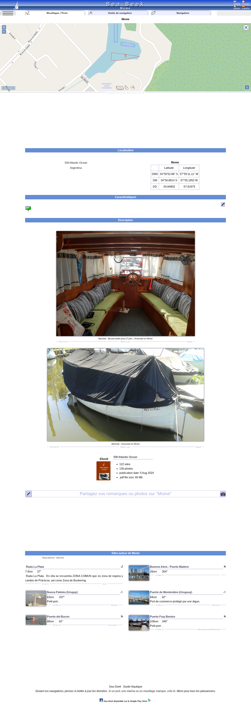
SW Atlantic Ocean (76, 162)
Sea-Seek (125, 4)
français (245, 4)
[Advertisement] (125, 119)
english (237, 4)
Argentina (76, 167)
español (246, 8)
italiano (237, 8)
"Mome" (125, 493)
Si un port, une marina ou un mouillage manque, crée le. (142, 691)
